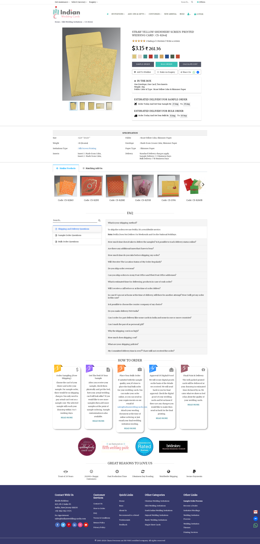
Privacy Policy (99, 527)
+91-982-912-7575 (63, 511)
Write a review (173, 41)
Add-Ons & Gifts (136, 14)
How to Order (99, 508)
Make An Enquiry (167, 72)
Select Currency (79, 2)
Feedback (123, 525)
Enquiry (93, 2)
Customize (154, 14)
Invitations (117, 14)
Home (121, 501)
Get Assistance (61, 2)
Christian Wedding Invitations (157, 501)
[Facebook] (57, 525)
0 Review (160, 41)
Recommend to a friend (129, 515)
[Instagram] (80, 525)
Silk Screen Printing (87, 148)
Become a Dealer (190, 506)
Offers (202, 2)
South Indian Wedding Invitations (159, 510)
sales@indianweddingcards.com (132, 407)
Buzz (182, 14)
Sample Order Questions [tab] (69, 235)
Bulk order (166, 64)
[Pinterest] (69, 525)
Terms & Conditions (101, 518)
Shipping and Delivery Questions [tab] (73, 229)
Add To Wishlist (143, 72)
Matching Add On (94, 168)
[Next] (203, 184)
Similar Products (67, 168)
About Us (123, 510)
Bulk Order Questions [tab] (68, 241)
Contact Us (98, 504)
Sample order (143, 64)
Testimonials (124, 520)
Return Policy (99, 523)
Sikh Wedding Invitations (155, 506)
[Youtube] (86, 525)
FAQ (95, 513)
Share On (187, 72)
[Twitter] (63, 525)
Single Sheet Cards (153, 525)
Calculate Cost (190, 64)
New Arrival (170, 14)
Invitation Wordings (191, 510)
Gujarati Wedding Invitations (156, 515)
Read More (67, 417)
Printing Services (190, 532)
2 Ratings (150, 41)
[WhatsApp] (194, 72)
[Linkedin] (74, 525)
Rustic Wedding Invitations (156, 520)
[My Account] (189, 14)
